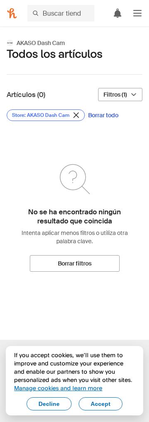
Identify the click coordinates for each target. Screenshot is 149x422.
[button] (137, 13)
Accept (101, 404)
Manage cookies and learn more (58, 387)
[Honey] (12, 13)
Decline (49, 404)
